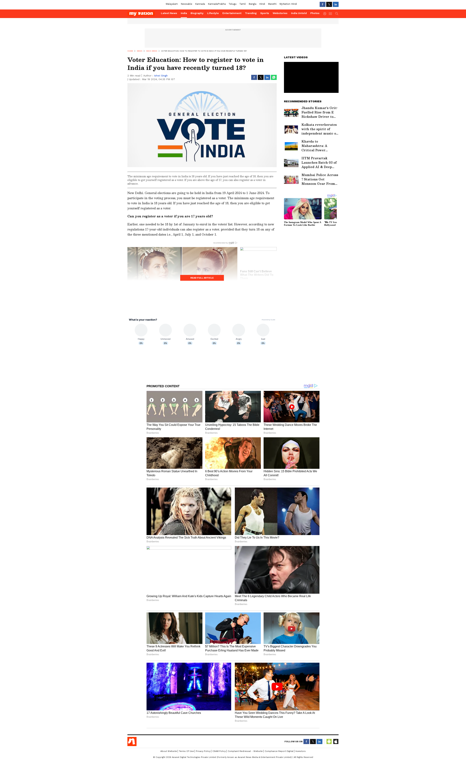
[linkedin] (336, 4)
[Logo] (142, 13)
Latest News (169, 13)
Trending (251, 13)
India (184, 13)
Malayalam (172, 4)
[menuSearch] (336, 13)
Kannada (200, 4)
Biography (197, 13)
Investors (300, 751)
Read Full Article (202, 278)
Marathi (272, 4)
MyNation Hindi (288, 4)
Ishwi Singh (161, 75)
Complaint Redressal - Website (245, 751)
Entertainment (231, 13)
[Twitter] (329, 4)
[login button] (325, 13)
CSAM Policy (219, 751)
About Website (168, 751)
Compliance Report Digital (279, 751)
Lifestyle (213, 13)
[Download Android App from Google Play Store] (329, 741)
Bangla (252, 4)
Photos (314, 13)
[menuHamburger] (330, 13)
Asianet (132, 741)
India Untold (299, 13)
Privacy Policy (203, 751)
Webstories (280, 13)
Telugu (232, 4)
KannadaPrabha (217, 4)
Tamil (242, 4)
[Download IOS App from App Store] (336, 741)
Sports (264, 13)
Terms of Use (186, 751)
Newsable (186, 4)
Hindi (262, 4)
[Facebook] (322, 4)
